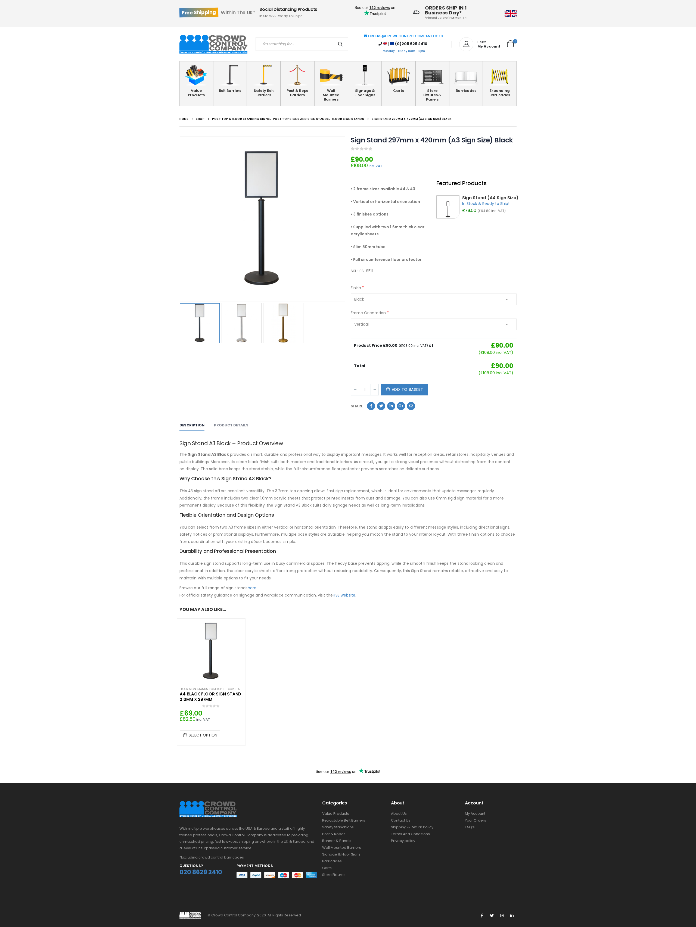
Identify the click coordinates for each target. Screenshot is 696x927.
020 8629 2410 (200, 872)
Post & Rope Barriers (298, 93)
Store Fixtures (334, 874)
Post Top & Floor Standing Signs (234, 689)
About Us (399, 813)
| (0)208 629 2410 (407, 43)
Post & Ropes (334, 834)
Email (411, 406)
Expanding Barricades (499, 93)
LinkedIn (391, 406)
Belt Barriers (230, 90)
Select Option (203, 735)
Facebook (371, 406)
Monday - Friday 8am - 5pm (404, 51)
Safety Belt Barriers (264, 93)
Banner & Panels (336, 840)
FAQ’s (470, 827)
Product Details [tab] (231, 425)
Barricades (466, 90)
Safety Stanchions (338, 827)
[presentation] (181, 219)
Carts (398, 90)
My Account (475, 813)
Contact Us (400, 820)
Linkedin (512, 916)
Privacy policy (403, 840)
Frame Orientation (370, 313)
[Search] (341, 44)
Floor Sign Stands (194, 689)
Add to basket (407, 389)
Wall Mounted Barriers (331, 95)
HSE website (344, 595)
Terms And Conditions (410, 834)
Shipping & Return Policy (412, 827)
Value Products (196, 93)
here (252, 588)
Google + (401, 406)
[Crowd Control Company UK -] (213, 44)
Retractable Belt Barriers (343, 820)
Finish (357, 288)
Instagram (502, 916)
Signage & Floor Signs (365, 93)
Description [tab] (191, 425)
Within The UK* (218, 12)
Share (357, 406)
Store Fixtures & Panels (432, 95)
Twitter (381, 406)
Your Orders (475, 820)
